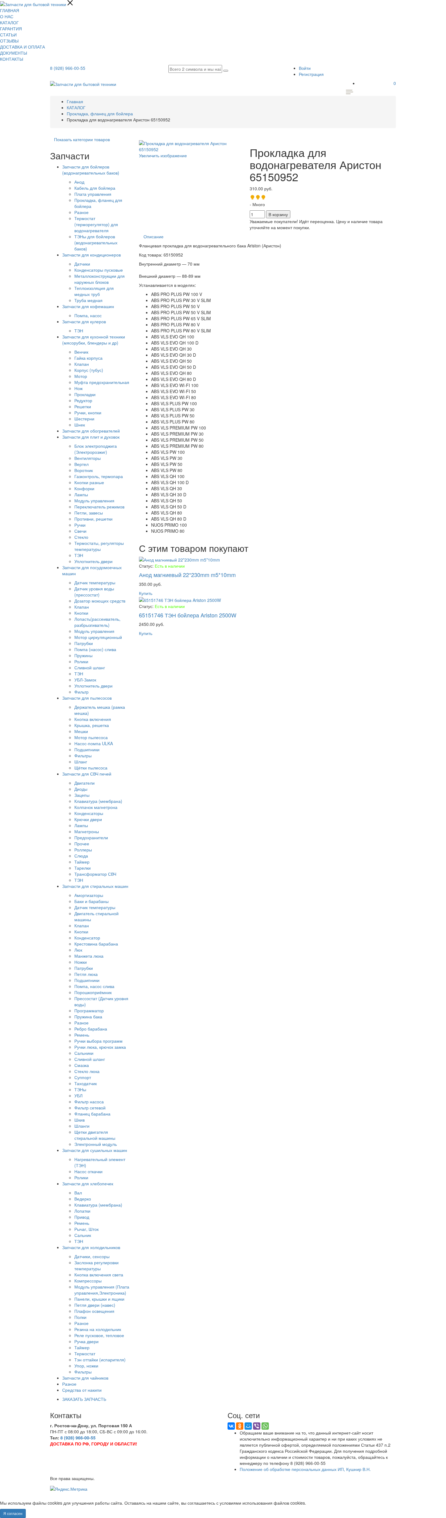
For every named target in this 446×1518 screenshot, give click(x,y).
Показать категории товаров (82, 139)
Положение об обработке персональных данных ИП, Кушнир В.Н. (305, 1469)
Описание (154, 236)
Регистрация (311, 74)
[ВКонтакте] (231, 1426)
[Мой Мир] (248, 1426)
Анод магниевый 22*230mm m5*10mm (187, 575)
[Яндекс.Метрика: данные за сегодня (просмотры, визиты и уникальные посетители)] (68, 1489)
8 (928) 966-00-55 (67, 68)
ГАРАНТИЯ (11, 28)
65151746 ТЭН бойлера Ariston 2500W (187, 615)
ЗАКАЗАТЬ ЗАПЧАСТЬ (84, 1399)
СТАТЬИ (8, 35)
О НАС (6, 16)
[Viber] (256, 1426)
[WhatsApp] (265, 1426)
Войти (305, 68)
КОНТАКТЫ (11, 59)
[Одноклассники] (239, 1426)
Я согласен (12, 1513)
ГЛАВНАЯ (9, 10)
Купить (145, 593)
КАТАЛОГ (9, 22)
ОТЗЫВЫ (9, 41)
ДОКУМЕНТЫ (13, 53)
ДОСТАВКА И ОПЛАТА (22, 47)
